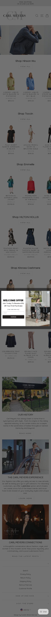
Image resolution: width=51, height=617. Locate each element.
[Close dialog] (48, 292)
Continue (13, 317)
